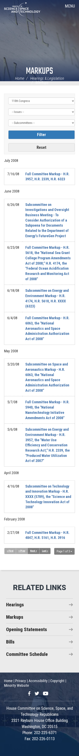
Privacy (20, 681)
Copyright (57, 681)
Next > (33, 550)
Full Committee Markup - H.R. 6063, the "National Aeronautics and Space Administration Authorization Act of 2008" (47, 328)
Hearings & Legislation (47, 78)
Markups (39, 71)
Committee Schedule (27, 654)
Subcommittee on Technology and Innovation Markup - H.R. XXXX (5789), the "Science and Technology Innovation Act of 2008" (48, 496)
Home (19, 78)
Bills (10, 642)
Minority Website (16, 685)
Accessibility (38, 681)
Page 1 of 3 (63, 551)
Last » (45, 550)
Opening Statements (26, 629)
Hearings (15, 605)
